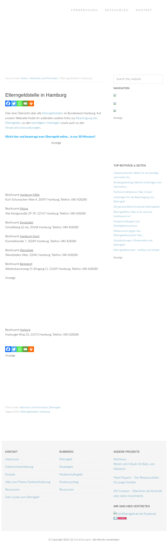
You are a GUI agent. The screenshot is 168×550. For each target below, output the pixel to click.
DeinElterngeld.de (31, 16)
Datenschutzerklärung (19, 466)
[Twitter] (14, 103)
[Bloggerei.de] (120, 518)
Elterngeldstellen (52, 113)
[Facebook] (8, 103)
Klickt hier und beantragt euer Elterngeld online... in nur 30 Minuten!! (50, 136)
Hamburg (44, 411)
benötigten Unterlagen (46, 123)
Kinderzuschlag (68, 482)
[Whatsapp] (19, 103)
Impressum (12, 459)
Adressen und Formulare (34, 407)
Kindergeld (66, 466)
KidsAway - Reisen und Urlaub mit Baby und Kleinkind (134, 464)
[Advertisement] (56, 168)
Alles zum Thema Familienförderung (27, 482)
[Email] (25, 103)
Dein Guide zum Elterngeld (22, 497)
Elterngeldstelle (29, 411)
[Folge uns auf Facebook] (135, 513)
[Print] (31, 103)
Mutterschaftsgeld (70, 474)
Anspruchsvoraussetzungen (22, 127)
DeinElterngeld (82, 539)
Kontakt (10, 474)
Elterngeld (55, 407)
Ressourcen (12, 489)
